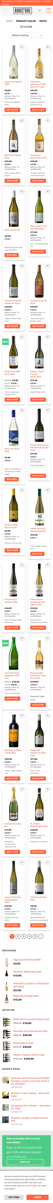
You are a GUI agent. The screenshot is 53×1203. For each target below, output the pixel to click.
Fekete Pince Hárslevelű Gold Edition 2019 (37, 602)
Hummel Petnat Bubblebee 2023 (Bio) (12, 675)
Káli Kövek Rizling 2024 (38, 898)
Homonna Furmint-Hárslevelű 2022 (13, 301)
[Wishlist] (39, 10)
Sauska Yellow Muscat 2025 (11, 526)
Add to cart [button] (12, 110)
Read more (12, 255)
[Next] (40, 936)
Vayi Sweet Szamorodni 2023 (38, 156)
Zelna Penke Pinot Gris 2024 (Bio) (38, 227)
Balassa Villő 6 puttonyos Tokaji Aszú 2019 (38, 675)
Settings (14, 1197)
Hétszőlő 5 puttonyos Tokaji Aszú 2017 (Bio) (38, 84)
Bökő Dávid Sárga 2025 (13, 156)
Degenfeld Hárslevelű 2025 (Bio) (38, 753)
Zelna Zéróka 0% (12, 230)
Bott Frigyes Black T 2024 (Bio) (13, 751)
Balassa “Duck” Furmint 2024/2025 (37, 374)
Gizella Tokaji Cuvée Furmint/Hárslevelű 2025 (39, 447)
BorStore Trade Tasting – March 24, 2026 (30, 1094)
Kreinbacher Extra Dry (13, 825)
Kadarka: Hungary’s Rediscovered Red (29, 1119)
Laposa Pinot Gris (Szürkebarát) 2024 (13, 899)
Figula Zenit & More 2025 (13, 83)
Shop (9, 21)
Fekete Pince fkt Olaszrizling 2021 (38, 529)
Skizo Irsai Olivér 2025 (12, 450)
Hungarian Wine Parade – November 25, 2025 (31, 1107)
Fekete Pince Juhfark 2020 (11, 600)
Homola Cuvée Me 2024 (38, 301)
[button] (5, 10)
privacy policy (31, 1185)
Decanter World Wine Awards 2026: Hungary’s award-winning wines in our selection (30, 1081)
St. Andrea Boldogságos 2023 (39, 825)
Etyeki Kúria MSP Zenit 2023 (12, 372)
